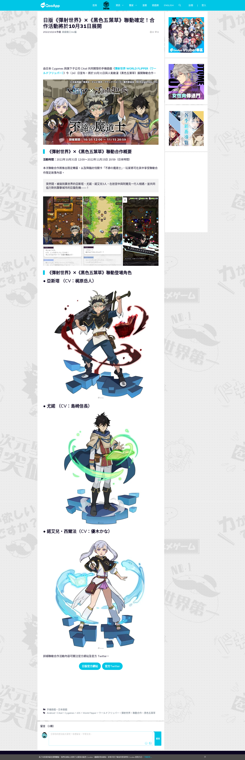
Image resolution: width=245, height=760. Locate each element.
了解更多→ (148, 757)
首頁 (94, 5)
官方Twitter (112, 666)
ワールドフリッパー (109, 712)
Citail (60, 712)
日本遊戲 (62, 709)
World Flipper (89, 712)
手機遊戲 (51, 709)
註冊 (191, 5)
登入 (204, 5)
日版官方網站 (90, 666)
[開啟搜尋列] (179, 5)
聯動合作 (137, 712)
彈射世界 (125, 712)
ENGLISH (169, 5)
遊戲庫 (155, 5)
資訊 (118, 5)
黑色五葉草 (149, 712)
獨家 (131, 5)
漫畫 (144, 5)
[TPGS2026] (106, 5)
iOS (78, 712)
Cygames (69, 712)
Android (51, 712)
